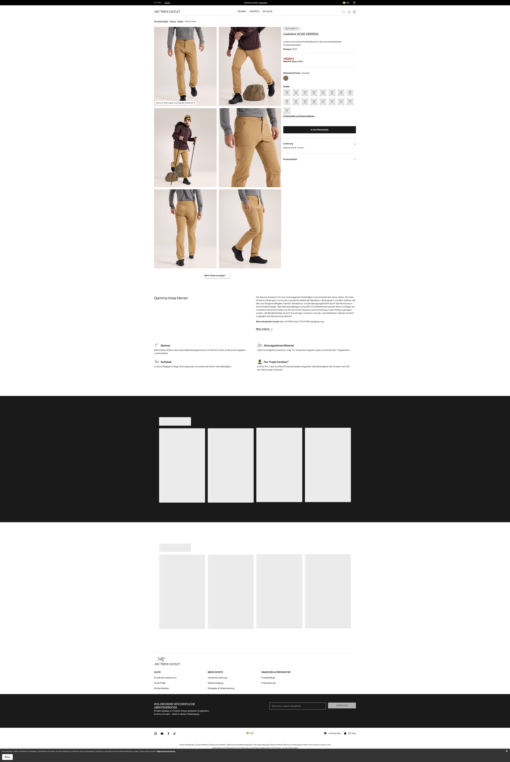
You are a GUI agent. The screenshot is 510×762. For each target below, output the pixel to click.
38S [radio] (341, 92)
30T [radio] (323, 101)
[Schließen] (507, 751)
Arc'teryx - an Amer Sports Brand (286, 748)
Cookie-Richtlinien (202, 745)
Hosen (180, 21)
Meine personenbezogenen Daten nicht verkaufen (301, 745)
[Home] (167, 11)
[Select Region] (345, 2)
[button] (185, 66)
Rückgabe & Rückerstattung (221, 688)
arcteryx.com (325, 745)
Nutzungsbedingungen (262, 745)
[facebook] (168, 734)
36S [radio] (332, 92)
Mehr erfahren (263, 329)
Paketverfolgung (215, 683)
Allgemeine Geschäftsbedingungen (239, 745)
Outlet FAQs (159, 683)
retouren (263, 2)
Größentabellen (161, 688)
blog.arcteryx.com (233, 748)
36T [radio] (350, 101)
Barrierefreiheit (276, 745)
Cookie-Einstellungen (186, 745)
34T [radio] (341, 101)
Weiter (7, 757)
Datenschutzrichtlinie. (166, 751)
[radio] (286, 78)
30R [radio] (350, 92)
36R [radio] (305, 101)
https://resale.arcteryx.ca (264, 748)
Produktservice (268, 683)
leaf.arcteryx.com (247, 748)
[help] (354, 2)
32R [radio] (287, 101)
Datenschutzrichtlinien (218, 745)
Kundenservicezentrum (165, 677)
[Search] (343, 11)
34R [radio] (296, 101)
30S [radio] (305, 92)
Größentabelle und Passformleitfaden (299, 116)
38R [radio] (314, 101)
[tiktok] (174, 733)
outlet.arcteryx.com (219, 748)
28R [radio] (287, 92)
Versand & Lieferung (217, 677)
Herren (173, 21)
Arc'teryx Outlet (161, 21)
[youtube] (162, 734)
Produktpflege (268, 677)
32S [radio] (314, 92)
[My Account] (349, 11)
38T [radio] (287, 110)
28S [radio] (296, 92)
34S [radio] (323, 92)
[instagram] (155, 734)
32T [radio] (332, 101)
